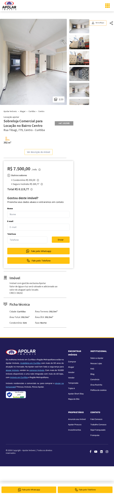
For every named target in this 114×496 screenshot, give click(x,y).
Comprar (72, 362)
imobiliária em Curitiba (30, 363)
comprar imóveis (36, 370)
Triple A (71, 388)
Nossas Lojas (96, 363)
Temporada (73, 383)
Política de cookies (98, 390)
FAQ (92, 369)
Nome (10, 208)
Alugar (71, 367)
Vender (71, 372)
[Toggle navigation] (107, 6)
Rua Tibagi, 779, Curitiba (24, 130)
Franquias (94, 435)
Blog (92, 374)
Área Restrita (96, 385)
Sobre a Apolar (96, 358)
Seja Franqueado (97, 430)
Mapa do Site (73, 399)
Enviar (61, 239)
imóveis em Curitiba (19, 377)
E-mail (10, 221)
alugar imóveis (12, 370)
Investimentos (74, 430)
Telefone (11, 234)
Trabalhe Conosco (98, 424)
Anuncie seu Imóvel (77, 419)
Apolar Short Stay (76, 394)
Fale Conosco (96, 419)
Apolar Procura (74, 424)
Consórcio (94, 379)
